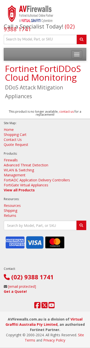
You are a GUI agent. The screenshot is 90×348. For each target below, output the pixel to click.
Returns (10, 215)
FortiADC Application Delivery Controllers (37, 180)
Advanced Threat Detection (26, 165)
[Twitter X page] (45, 306)
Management (15, 175)
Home (9, 129)
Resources (12, 205)
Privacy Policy (54, 340)
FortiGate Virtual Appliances (26, 185)
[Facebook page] (37, 306)
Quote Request (16, 144)
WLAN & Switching (19, 170)
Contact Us (13, 139)
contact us (66, 111)
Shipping (10, 210)
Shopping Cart (15, 134)
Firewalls (11, 160)
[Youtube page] (51, 306)
